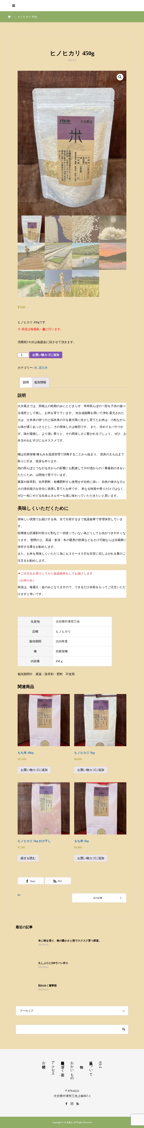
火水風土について (91, 1067)
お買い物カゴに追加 (45, 354)
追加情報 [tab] (40, 382)
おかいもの (72, 1069)
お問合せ (44, 1063)
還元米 (43, 367)
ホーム (100, 1063)
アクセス (53, 1066)
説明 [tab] (26, 382)
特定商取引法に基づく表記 (62, 1065)
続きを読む (28, 858)
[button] (120, 77)
